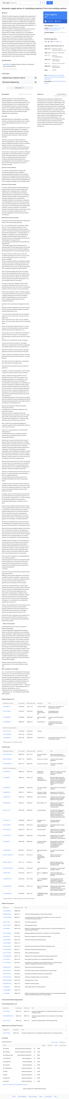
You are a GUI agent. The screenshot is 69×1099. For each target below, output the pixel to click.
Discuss (46, 83)
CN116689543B (7, 893)
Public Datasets (33, 1096)
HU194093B (6, 993)
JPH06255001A (7, 967)
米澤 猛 (57, 30)
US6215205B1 (7, 825)
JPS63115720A (7, 925)
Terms (40, 1096)
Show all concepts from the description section (15, 1084)
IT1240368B (6, 777)
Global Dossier (62, 81)
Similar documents (49, 77)
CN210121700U (7, 952)
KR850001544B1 (7, 914)
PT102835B (6, 841)
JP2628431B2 (6, 986)
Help (55, 1096)
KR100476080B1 (7, 759)
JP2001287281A (7, 754)
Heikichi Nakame (53, 28)
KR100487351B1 (7, 983)
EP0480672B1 (6, 792)
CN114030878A (7, 949)
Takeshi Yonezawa (49, 30)
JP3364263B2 (6, 928)
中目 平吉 (61, 28)
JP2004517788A (7, 917)
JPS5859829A (6, 737)
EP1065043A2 (6, 936)
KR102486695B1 (7, 956)
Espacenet (54, 81)
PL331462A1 (6, 820)
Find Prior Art (50, 21)
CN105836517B (7, 879)
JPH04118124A (7, 977)
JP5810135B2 (6, 873)
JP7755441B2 (6, 959)
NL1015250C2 (6, 829)
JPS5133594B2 (7, 734)
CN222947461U (7, 973)
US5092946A (6, 771)
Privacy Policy (48, 1096)
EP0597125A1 (6, 922)
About (14, 1096)
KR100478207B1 (7, 763)
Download (55, 1042)
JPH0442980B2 (7, 990)
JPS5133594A (6, 711)
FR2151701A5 (6, 731)
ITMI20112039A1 (7, 862)
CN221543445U (7, 970)
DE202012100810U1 (8, 868)
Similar (59, 21)
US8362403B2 (7, 850)
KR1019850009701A (8, 1016)
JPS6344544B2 (7, 911)
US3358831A (6, 706)
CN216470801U (7, 939)
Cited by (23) (60, 75)
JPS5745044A (6, 722)
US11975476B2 (7, 962)
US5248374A (6, 787)
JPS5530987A (6, 717)
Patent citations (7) (52, 75)
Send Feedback (22, 1096)
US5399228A (6, 803)
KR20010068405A (7, 980)
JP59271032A (6, 1011)
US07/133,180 (6, 1020)
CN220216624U (7, 946)
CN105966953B (7, 886)
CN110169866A (7, 933)
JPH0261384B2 (7, 943)
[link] (20, 65)
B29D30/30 (8, 64)
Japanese (56, 25)
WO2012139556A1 (8, 855)
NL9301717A (6, 810)
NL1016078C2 (6, 835)
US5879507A (6, 797)
